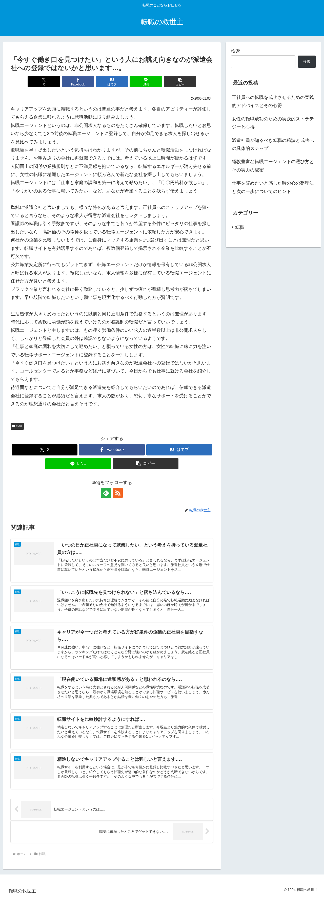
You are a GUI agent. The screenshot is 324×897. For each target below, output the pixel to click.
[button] (180, 81)
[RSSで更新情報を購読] (118, 493)
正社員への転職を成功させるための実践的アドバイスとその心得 (273, 101)
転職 (19, 426)
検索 (235, 51)
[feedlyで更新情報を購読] (106, 493)
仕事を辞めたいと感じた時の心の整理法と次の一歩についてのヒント (273, 187)
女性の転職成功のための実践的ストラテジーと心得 (273, 122)
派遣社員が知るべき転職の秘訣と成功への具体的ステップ (273, 144)
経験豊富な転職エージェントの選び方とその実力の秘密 (273, 165)
